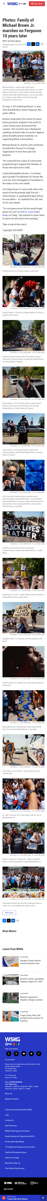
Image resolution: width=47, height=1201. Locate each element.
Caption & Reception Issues (15, 1152)
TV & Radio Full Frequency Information (20, 1147)
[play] (3, 1198)
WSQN (15, 1089)
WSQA (36, 1086)
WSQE (30, 1086)
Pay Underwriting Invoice (14, 1168)
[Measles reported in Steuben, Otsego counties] (11, 998)
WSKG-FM (8, 1086)
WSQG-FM (24, 1086)
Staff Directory (11, 1126)
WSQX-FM (16, 1086)
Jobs (7, 1115)
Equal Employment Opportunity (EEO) (20, 1136)
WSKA (28, 1089)
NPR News (9, 913)
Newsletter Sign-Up (12, 1163)
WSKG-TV (21, 1089)
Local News (24, 957)
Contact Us (9, 1120)
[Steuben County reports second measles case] (11, 961)
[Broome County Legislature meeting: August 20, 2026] (11, 979)
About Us (8, 1094)
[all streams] (43, 1198)
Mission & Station (12, 1099)
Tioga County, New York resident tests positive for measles (31, 1018)
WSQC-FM (8, 1089)
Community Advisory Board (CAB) (18, 1110)
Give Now (37, 4)
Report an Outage (12, 1158)
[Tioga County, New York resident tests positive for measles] (11, 1016)
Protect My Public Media (14, 1142)
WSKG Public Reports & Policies (17, 1131)
